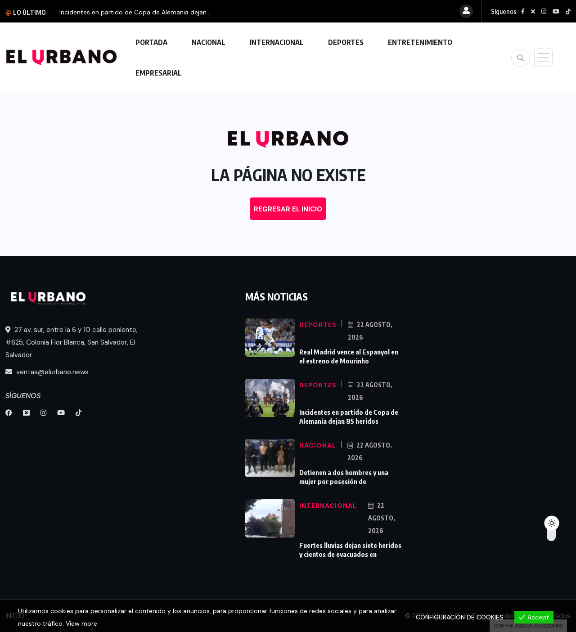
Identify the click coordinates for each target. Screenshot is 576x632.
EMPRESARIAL (158, 72)
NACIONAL (208, 42)
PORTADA (151, 42)
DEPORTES (346, 42)
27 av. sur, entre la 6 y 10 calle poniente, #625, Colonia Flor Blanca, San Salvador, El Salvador (71, 342)
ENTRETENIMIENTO (420, 42)
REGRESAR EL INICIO (288, 209)
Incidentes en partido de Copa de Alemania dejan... (135, 12)
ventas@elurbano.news (51, 372)
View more (81, 623)
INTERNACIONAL (277, 42)
